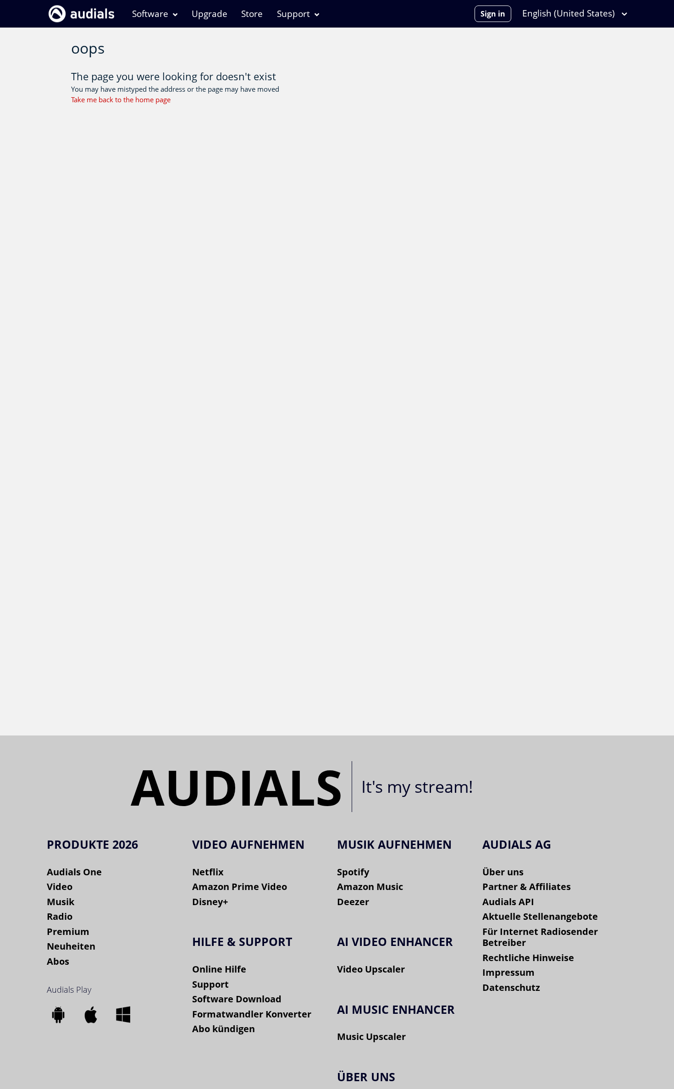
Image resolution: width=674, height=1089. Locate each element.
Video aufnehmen (248, 844)
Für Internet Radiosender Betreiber (540, 937)
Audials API (508, 902)
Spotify (353, 872)
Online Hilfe (219, 969)
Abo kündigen (223, 1029)
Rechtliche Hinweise (528, 957)
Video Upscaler (371, 969)
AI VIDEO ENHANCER (395, 941)
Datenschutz (511, 987)
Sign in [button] (493, 14)
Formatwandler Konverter (251, 1014)
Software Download (237, 999)
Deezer (353, 902)
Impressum (508, 972)
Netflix (208, 872)
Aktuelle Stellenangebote (540, 916)
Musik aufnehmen (394, 844)
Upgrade (209, 14)
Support (293, 14)
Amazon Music (370, 886)
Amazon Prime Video (239, 886)
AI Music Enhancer (396, 1009)
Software (150, 14)
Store (252, 14)
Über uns (503, 872)
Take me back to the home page (121, 99)
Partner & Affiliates (526, 886)
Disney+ (210, 902)
